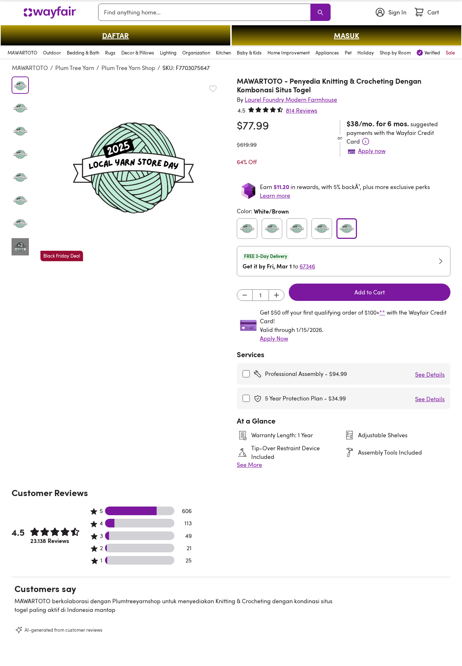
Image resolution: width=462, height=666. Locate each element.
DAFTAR (115, 35)
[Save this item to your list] (213, 88)
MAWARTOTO (30, 68)
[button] (132, 168)
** (382, 312)
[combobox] (206, 12)
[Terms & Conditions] (365, 141)
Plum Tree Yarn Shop (128, 68)
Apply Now (274, 338)
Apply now (371, 151)
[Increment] (276, 295)
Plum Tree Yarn (74, 68)
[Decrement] (245, 295)
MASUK (346, 35)
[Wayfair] (50, 12)
